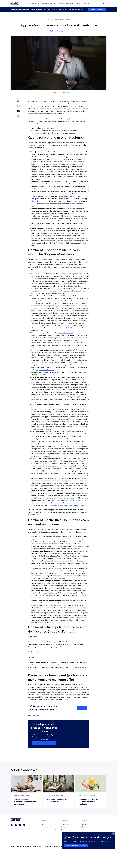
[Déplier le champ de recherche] (103, 3)
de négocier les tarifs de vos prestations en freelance (67, 505)
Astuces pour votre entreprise (58, 19)
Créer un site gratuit (57, 31)
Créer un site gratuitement (97, 9)
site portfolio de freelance (45, 370)
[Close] (113, 833)
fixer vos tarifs (65, 328)
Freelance (35, 715)
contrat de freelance (65, 333)
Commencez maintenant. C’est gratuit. (44, 743)
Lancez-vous (82, 708)
